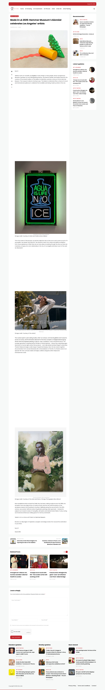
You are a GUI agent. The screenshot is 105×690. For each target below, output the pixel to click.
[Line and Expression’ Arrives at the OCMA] (72, 651)
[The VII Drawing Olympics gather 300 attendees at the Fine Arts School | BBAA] (12, 672)
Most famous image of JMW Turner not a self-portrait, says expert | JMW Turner (25, 652)
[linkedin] (12, 84)
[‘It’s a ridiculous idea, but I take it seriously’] (76, 53)
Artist (81, 39)
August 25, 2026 (91, 4)
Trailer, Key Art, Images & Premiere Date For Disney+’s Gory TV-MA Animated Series (56, 652)
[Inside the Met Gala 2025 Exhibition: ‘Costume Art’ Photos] (12, 662)
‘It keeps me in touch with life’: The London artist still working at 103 (30, 4)
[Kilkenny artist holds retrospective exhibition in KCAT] (42, 662)
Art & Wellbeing (14, 570)
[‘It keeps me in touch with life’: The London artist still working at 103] (10, 4)
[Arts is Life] (14, 9)
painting (31, 341)
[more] (11, 87)
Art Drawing (19, 669)
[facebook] (12, 71)
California (42, 507)
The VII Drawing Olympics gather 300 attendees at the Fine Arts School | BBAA (25, 673)
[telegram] (12, 81)
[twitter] (12, 74)
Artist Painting (14, 16)
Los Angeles (33, 75)
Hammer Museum (40, 517)
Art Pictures (76, 31)
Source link (18, 532)
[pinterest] (12, 78)
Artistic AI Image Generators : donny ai (83, 34)
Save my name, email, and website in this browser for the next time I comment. (30, 625)
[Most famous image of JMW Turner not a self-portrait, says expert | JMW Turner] (12, 651)
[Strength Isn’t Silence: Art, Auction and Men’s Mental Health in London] (19, 561)
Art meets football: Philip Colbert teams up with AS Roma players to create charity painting (86, 662)
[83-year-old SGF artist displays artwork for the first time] (72, 672)
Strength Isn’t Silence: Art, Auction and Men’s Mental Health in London (18, 575)
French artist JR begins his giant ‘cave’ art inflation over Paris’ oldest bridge (58, 575)
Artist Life (32, 570)
